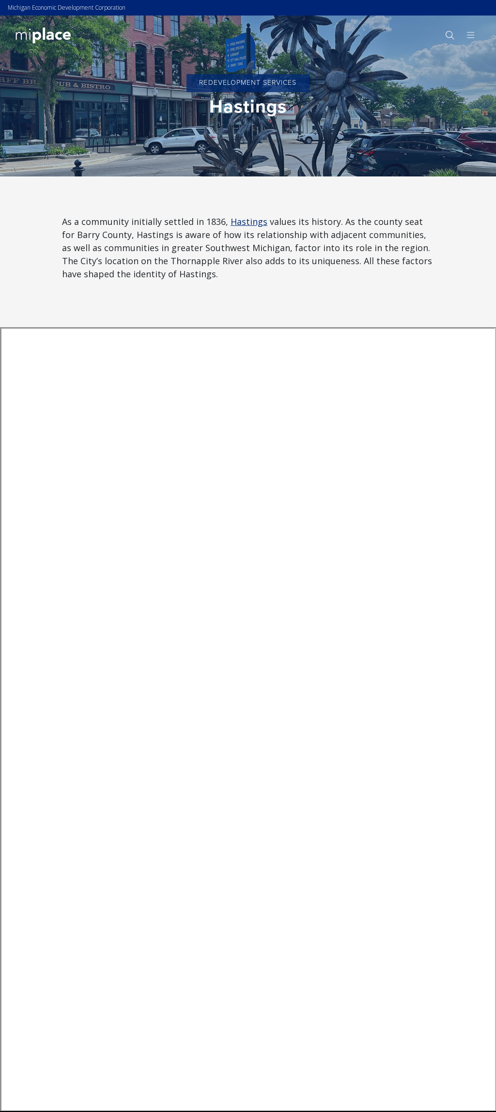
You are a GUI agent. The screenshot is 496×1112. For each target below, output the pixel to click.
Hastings (249, 221)
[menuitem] (449, 35)
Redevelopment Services (247, 83)
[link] (43, 35)
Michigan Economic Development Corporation (66, 7)
